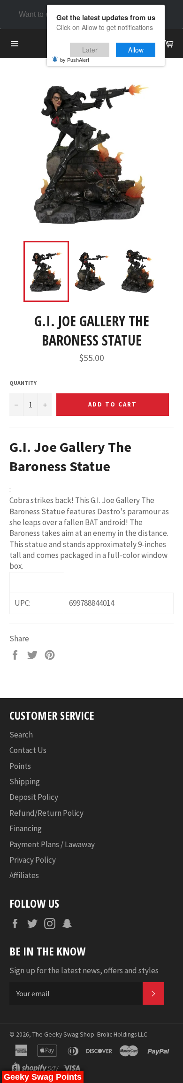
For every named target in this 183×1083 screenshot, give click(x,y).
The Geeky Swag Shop (63, 1034)
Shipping (24, 781)
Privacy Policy (32, 860)
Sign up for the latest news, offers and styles (84, 970)
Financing (25, 828)
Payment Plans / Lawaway (52, 844)
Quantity (23, 382)
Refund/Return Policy (46, 813)
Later (90, 49)
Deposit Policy (33, 797)
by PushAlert (74, 59)
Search (21, 735)
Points (20, 766)
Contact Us (27, 750)
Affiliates (24, 875)
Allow (136, 49)
